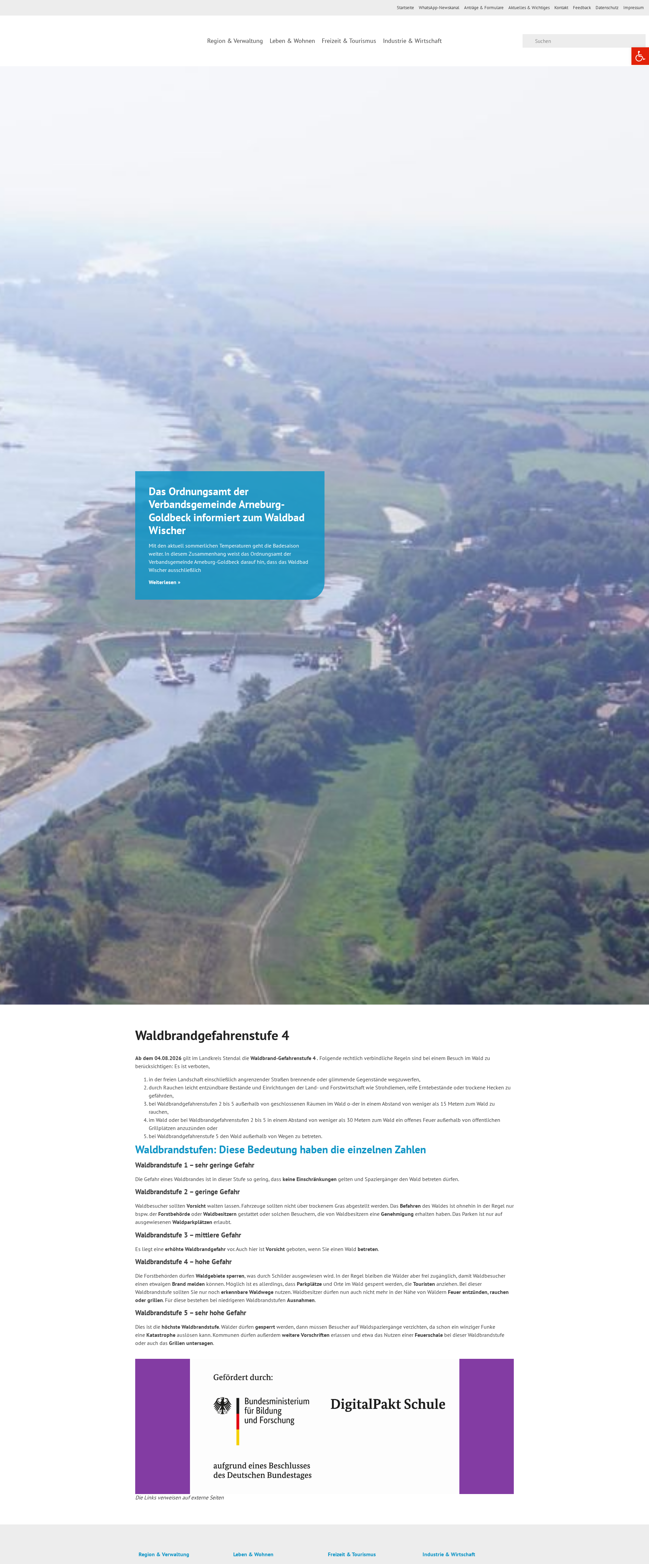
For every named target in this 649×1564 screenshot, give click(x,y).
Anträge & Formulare (484, 7)
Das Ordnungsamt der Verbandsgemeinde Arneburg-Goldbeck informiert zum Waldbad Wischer (227, 510)
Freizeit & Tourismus (349, 41)
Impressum (633, 7)
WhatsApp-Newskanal (439, 7)
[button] (142, 1426)
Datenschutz (607, 7)
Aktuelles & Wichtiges (529, 7)
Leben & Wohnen (292, 41)
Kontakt (561, 7)
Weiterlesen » (165, 582)
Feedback (582, 7)
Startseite (405, 7)
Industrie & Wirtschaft (412, 41)
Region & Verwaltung (235, 41)
